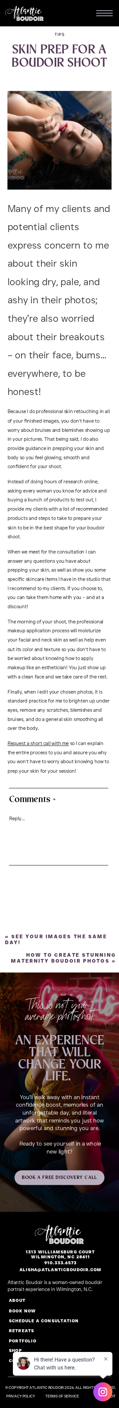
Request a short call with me (38, 743)
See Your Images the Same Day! (56, 939)
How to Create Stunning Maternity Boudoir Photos (63, 958)
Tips (60, 34)
